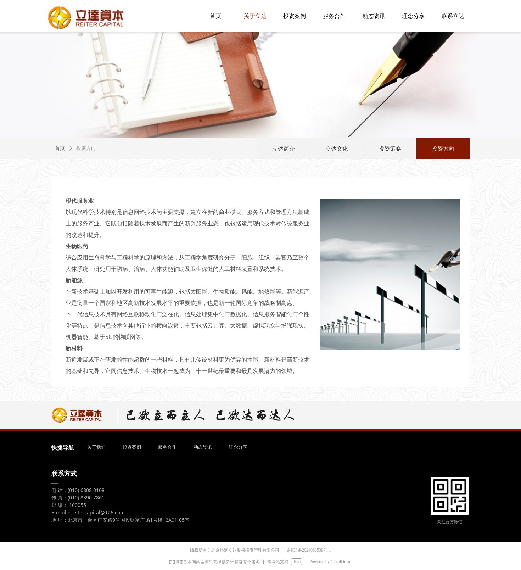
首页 (60, 148)
